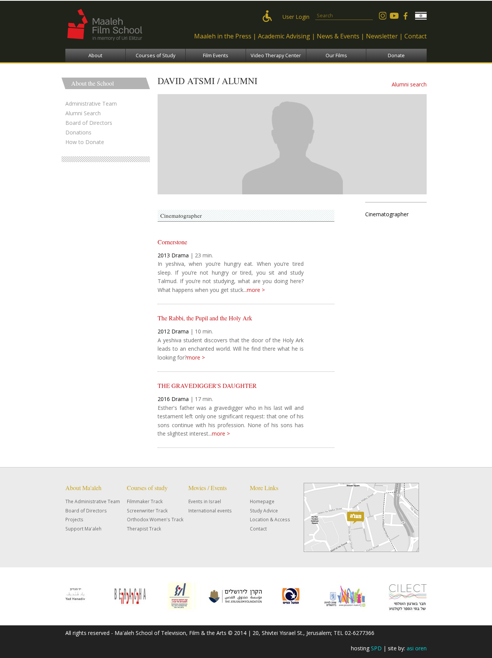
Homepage (262, 501)
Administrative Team (91, 103)
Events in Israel (204, 501)
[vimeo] (394, 16)
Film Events (215, 55)
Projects (74, 519)
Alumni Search (83, 113)
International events (210, 510)
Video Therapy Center (276, 55)
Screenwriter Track (147, 510)
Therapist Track (144, 528)
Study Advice (264, 510)
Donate (396, 55)
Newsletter (382, 36)
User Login (296, 16)
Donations (78, 132)
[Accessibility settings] (269, 16)
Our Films (336, 55)
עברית (421, 16)
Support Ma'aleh (83, 528)
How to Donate (84, 142)
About (95, 55)
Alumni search (409, 84)
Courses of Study (155, 55)
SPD (376, 648)
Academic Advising (284, 36)
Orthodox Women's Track (155, 519)
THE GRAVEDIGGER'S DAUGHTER (207, 385)
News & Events (338, 36)
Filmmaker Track (145, 501)
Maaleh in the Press (222, 36)
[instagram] (382, 16)
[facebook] (405, 16)
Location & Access (270, 519)
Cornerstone (172, 242)
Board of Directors (88, 122)
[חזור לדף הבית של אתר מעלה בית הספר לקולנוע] (121, 44)
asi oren (417, 648)
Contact (415, 36)
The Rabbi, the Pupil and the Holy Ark (205, 318)
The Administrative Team (92, 501)
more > (256, 289)
